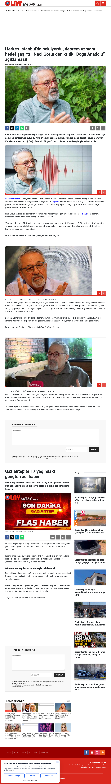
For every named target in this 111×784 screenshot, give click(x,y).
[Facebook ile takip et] (86, 752)
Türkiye (83, 214)
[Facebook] (7, 128)
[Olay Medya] (24, 3)
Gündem (21, 11)
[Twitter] (12, 128)
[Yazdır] (27, 128)
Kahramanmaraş (12, 198)
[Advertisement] (57, 28)
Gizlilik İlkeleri (33, 752)
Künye (16, 752)
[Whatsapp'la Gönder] (22, 128)
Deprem (55, 201)
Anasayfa (11, 11)
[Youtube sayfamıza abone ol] (92, 752)
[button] (92, 128)
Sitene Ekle (44, 752)
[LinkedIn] (17, 128)
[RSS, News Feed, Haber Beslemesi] (102, 752)
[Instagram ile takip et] (97, 752)
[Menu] (103, 3)
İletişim (24, 752)
